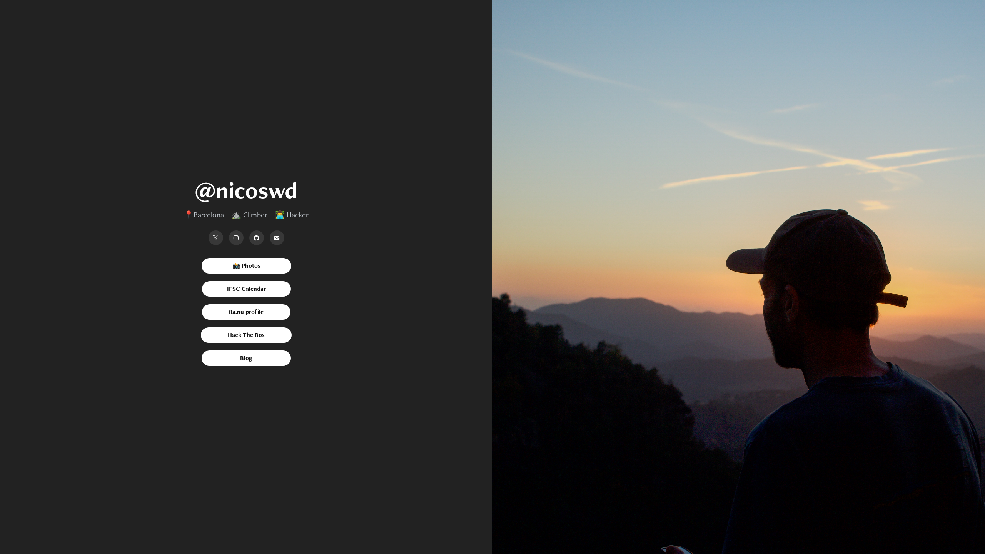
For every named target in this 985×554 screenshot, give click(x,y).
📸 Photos (246, 266)
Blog (246, 358)
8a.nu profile (246, 312)
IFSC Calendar (246, 289)
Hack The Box (246, 335)
